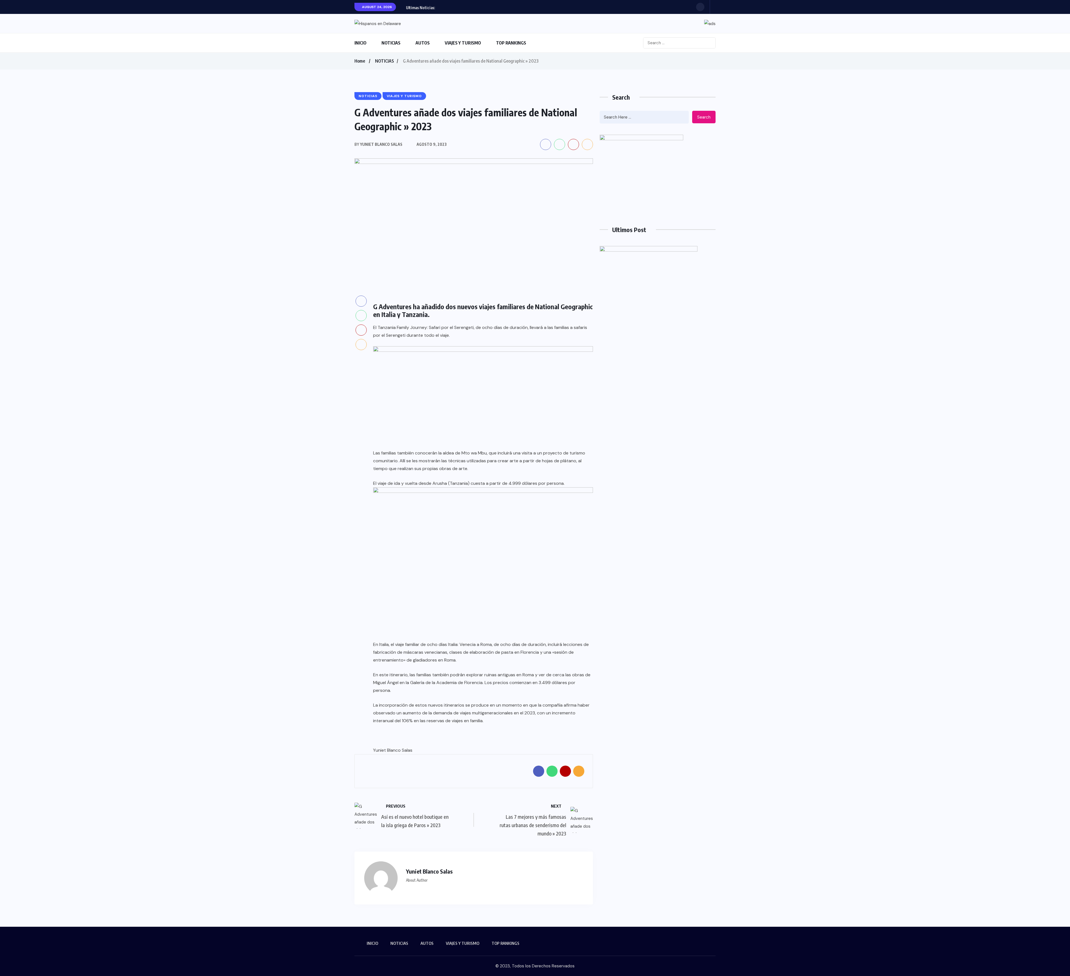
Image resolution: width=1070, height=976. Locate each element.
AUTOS (422, 43)
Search (704, 117)
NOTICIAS (390, 43)
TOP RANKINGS (511, 43)
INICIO (360, 43)
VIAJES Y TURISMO (463, 43)
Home (359, 61)
